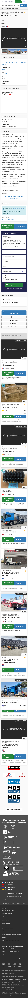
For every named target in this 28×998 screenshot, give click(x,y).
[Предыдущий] (2, 41)
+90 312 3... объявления (11, 300)
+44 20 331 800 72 (9, 882)
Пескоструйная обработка (14, 896)
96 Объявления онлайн (8, 219)
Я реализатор (8, 276)
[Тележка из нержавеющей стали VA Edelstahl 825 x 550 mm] (14, 393)
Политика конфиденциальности (14, 289)
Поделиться (14, 323)
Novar (12, 903)
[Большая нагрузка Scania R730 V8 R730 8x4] (14, 519)
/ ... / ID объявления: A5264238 (10, 8)
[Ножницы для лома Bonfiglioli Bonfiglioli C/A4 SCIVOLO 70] (14, 689)
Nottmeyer (20, 899)
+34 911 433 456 (9, 889)
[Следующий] (25, 41)
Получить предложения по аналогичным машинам (12, 278)
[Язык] (24, 1)
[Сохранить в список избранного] (24, 12)
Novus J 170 (6, 903)
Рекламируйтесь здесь (14, 809)
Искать (24, 5)
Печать (14, 317)
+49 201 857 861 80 (10, 887)
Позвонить (21, 226)
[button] (26, 1)
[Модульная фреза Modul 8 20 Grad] (14, 479)
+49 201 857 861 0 (9, 885)
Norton (18, 903)
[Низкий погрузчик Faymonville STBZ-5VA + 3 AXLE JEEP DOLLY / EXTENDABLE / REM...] (14, 646)
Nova (23, 903)
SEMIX (3, 69)
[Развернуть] (14, 380)
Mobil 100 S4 (5, 74)
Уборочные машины (10, 899)
